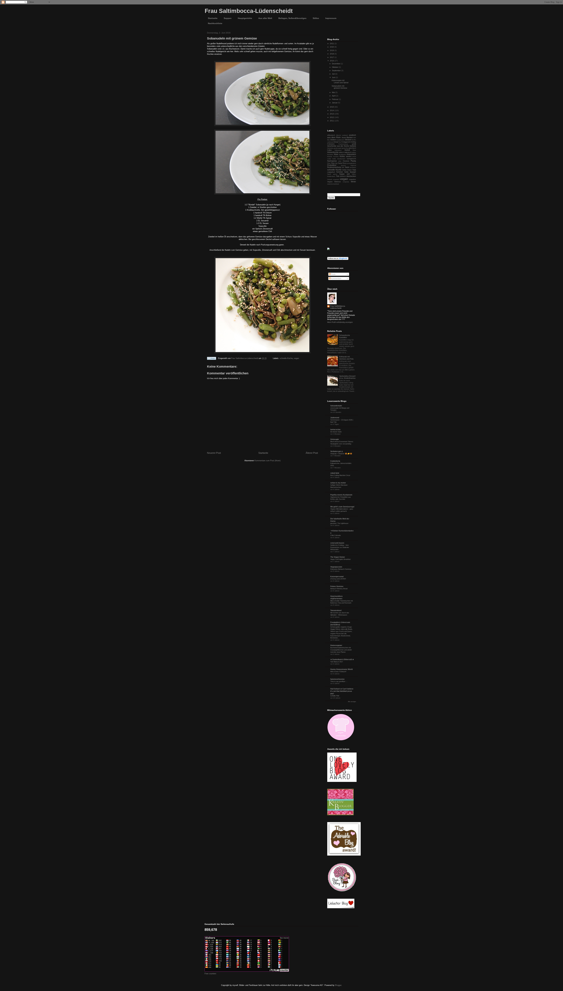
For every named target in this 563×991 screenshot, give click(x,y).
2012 (332, 117)
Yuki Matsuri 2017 (336, 662)
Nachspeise (332, 161)
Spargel (353, 172)
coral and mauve (337, 543)
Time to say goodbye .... (338, 681)
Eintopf (336, 142)
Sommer (339, 172)
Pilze (328, 163)
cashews (330, 142)
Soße (346, 172)
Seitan (344, 170)
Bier (328, 140)
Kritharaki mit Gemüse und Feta (346, 358)
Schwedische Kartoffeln (344, 336)
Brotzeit (348, 140)
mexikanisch (341, 159)
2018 (332, 54)
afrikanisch (331, 135)
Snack (349, 170)
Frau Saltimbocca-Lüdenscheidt (249, 11)
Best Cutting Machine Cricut (340, 475)
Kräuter (329, 156)
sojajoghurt (331, 172)
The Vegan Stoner (337, 557)
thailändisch (331, 176)
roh (343, 167)
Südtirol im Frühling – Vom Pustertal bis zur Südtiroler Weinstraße (339, 547)
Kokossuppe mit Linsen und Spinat (340, 81)
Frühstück (331, 144)
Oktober (335, 67)
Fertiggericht (345, 142)
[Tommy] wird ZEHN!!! (338, 579)
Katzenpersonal (337, 577)
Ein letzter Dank (336, 432)
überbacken (351, 176)
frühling (353, 142)
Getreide (330, 148)
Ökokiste (346, 161)
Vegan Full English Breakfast (340, 559)
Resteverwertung (334, 167)
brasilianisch (340, 140)
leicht (354, 156)
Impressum (330, 18)
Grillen (329, 150)
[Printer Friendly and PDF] (211, 359)
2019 (332, 50)
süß (348, 174)
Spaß (329, 174)
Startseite (212, 18)
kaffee (354, 152)
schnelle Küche (286, 358)
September (336, 71)
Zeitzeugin (334, 439)
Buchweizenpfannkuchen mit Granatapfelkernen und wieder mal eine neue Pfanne (341, 650)
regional (353, 165)
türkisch (343, 176)
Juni (334, 77)
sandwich (353, 167)
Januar (335, 103)
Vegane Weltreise (334, 182)
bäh (354, 137)
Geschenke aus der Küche (338, 146)
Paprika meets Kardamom (341, 495)
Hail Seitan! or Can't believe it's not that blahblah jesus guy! (341, 691)
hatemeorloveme (337, 679)
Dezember (336, 64)
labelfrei (348, 156)
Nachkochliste (215, 23)
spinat (335, 174)
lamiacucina (335, 430)
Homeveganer (336, 645)
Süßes (316, 18)
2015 (332, 107)
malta (334, 159)
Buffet (354, 140)
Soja (354, 170)
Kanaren (330, 154)
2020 (332, 47)
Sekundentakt (336, 406)
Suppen (228, 18)
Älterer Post (312, 453)
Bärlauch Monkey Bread (338, 588)
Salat (347, 167)
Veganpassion (336, 567)
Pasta (353, 161)
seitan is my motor (338, 483)
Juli (333, 74)
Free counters (210, 974)
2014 (332, 110)
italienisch (347, 152)
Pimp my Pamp (336, 163)
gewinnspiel (337, 148)
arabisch (345, 135)
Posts (333, 274)
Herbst (347, 150)
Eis (340, 142)
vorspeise (346, 182)
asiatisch (352, 135)
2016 (332, 61)
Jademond (334, 418)
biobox (333, 140)
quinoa (343, 165)
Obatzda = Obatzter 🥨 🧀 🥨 (341, 453)
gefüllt (354, 144)
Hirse (354, 150)
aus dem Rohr (334, 137)
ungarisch (336, 179)
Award (344, 137)
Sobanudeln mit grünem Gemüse (339, 87)
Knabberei (342, 154)
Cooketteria (335, 461)
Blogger (338, 985)
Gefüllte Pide (334, 696)
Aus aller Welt (265, 18)
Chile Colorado (335, 535)
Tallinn (354, 174)
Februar (335, 99)
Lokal (329, 159)
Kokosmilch (351, 154)
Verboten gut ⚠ (336, 451)
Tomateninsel (335, 610)
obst (339, 161)
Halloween (338, 150)
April (334, 96)
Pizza (344, 163)
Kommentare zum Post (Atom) (267, 460)
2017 (332, 57)
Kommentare (336, 279)
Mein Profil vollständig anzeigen (340, 322)
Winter (353, 182)
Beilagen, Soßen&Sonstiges (292, 18)
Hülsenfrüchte (332, 152)
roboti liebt (334, 473)
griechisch (352, 148)
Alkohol (338, 135)
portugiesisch (351, 163)
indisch (341, 152)
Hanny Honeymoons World (341, 669)
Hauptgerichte (245, 18)
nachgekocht (351, 159)
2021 (332, 44)
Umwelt (329, 179)
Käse (336, 154)
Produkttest (331, 165)
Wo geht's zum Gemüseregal (342, 507)
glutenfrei (345, 148)
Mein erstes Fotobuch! (338, 671)
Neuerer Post (214, 453)
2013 (332, 114)
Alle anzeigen (352, 701)
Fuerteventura (343, 144)
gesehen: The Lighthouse (339, 523)
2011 (332, 121)
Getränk (353, 146)
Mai (333, 92)
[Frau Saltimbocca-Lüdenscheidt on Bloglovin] (337, 259)
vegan (296, 358)
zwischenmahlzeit (333, 184)
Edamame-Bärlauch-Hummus (340, 569)
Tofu (337, 176)
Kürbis (342, 156)
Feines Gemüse (336, 586)
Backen (350, 137)
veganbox (352, 179)
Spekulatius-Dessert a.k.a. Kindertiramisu (347, 377)
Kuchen (336, 156)
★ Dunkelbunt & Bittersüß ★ (342, 659)
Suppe (342, 174)
